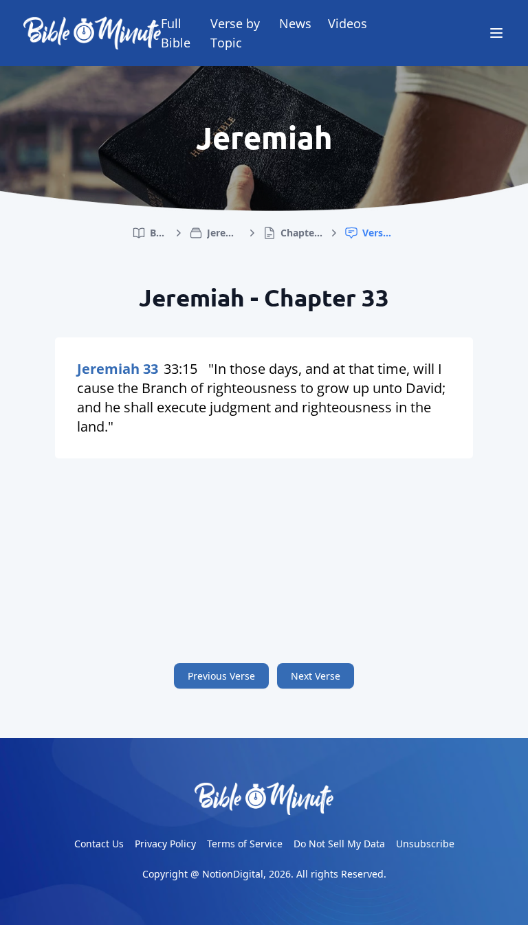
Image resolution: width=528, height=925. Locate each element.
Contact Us (99, 843)
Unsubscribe (425, 843)
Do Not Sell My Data (339, 843)
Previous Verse (221, 675)
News (295, 23)
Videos (347, 23)
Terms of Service (245, 843)
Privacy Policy (165, 843)
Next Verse (315, 675)
